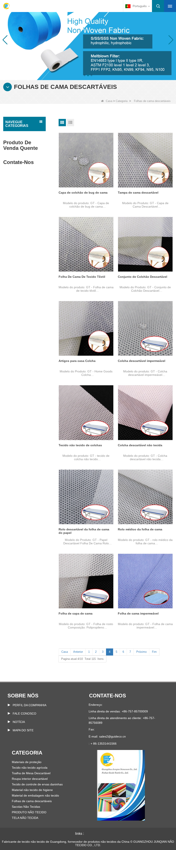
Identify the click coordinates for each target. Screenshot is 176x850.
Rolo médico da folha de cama (140, 529)
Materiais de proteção (26, 762)
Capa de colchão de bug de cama (83, 192)
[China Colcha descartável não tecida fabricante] (145, 412)
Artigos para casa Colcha (77, 361)
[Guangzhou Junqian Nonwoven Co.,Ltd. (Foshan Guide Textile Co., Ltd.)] (6, 6)
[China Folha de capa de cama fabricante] (86, 581)
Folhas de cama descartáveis (32, 801)
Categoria (121, 101)
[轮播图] (88, 39)
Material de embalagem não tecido (35, 795)
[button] (84, 75)
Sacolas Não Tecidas (26, 806)
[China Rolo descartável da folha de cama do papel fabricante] (86, 497)
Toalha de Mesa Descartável (31, 773)
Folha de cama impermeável (138, 613)
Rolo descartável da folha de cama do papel (84, 531)
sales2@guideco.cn (112, 736)
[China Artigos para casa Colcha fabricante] (86, 328)
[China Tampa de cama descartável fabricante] (145, 160)
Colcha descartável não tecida (140, 445)
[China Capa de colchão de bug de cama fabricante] (86, 160)
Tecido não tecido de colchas (80, 445)
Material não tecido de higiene (32, 790)
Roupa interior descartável (30, 778)
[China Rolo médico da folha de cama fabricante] (145, 497)
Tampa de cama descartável (138, 192)
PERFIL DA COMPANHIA (29, 705)
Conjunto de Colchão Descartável (142, 276)
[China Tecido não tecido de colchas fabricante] (86, 412)
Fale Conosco (24, 713)
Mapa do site (23, 730)
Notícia (19, 722)
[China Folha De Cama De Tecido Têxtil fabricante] (86, 244)
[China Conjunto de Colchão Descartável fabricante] (145, 244)
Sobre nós (23, 695)
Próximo (141, 651)
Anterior (78, 651)
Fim (154, 651)
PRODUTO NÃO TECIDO (29, 812)
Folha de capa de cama (76, 613)
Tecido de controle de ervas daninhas (37, 784)
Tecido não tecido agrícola (29, 767)
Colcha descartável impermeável (141, 361)
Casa (109, 101)
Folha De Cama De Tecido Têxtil (82, 276)
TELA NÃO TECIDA (25, 818)
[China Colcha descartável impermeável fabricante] (145, 328)
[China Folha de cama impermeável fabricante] (145, 581)
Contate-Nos (107, 695)
